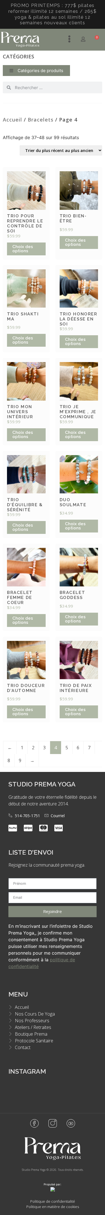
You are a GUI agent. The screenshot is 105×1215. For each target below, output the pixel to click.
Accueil (12, 119)
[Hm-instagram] (52, 1123)
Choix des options (22, 248)
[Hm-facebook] (34, 1123)
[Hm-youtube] (70, 1123)
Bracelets (40, 119)
